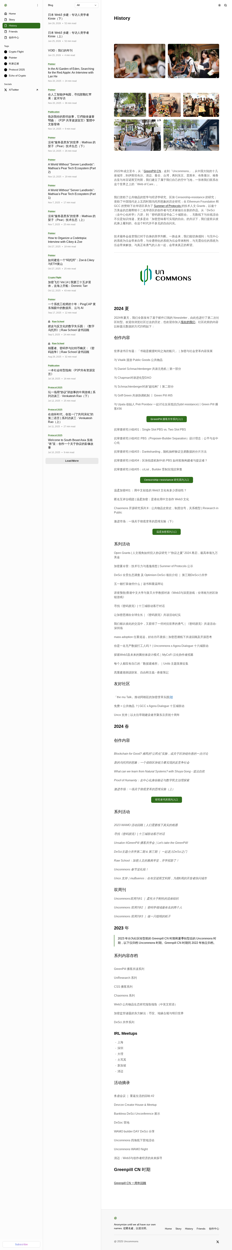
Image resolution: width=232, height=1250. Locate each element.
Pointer (51, 64)
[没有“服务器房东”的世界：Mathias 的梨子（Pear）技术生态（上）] (71, 218)
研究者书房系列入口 (166, 799)
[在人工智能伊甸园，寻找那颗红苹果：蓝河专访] (71, 96)
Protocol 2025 (55, 387)
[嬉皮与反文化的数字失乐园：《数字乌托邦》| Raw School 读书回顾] (71, 328)
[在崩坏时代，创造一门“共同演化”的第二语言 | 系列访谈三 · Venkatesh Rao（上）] (71, 418)
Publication (53, 112)
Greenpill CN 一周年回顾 (130, 1183)
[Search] (225, 5)
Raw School (58, 321)
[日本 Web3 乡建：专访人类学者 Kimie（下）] (71, 19)
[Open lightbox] (160, 48)
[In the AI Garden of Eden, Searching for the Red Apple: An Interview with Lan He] (71, 73)
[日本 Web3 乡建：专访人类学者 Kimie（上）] (71, 37)
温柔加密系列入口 (166, 531)
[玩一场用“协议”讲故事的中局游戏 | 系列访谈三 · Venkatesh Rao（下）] (71, 394)
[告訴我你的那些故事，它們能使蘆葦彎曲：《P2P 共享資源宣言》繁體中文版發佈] (71, 120)
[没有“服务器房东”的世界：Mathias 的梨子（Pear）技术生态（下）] (71, 144)
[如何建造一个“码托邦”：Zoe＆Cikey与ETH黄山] (71, 262)
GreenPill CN (152, 171)
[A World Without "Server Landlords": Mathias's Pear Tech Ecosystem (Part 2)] (71, 168)
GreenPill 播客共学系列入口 (166, 419)
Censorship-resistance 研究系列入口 (166, 479)
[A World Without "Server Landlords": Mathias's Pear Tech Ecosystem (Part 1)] (71, 194)
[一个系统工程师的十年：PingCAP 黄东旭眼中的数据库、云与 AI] (71, 306)
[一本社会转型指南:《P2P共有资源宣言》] (71, 372)
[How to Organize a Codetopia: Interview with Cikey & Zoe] (71, 240)
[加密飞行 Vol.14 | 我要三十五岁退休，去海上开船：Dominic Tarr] (71, 284)
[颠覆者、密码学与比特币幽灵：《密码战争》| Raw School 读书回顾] (71, 350)
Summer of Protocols (167, 205)
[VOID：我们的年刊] (71, 53)
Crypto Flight (54, 277)
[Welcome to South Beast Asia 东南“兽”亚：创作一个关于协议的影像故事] (71, 444)
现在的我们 (188, 322)
